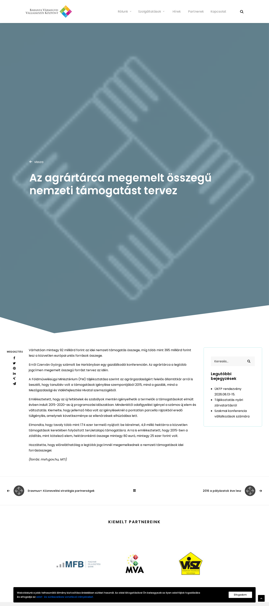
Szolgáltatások (149, 11)
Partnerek (196, 11)
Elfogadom (240, 594)
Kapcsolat (218, 11)
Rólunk (123, 11)
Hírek (177, 11)
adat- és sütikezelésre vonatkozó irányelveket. (65, 597)
